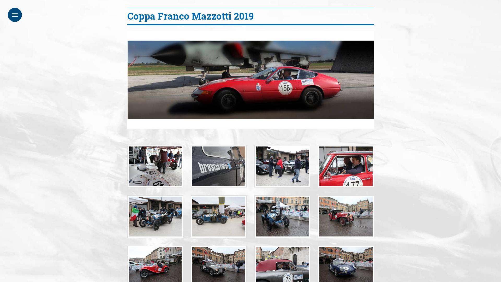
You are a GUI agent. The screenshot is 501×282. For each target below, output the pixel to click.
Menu (15, 15)
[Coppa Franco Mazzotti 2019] (155, 166)
